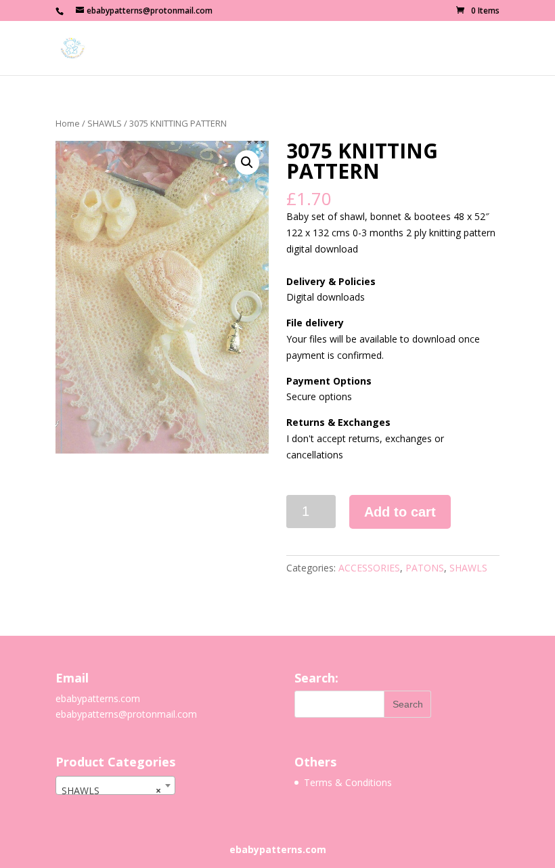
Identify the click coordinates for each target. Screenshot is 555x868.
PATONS (424, 567)
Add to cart (400, 511)
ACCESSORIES (369, 567)
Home (68, 123)
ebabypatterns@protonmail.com (126, 714)
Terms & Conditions (348, 782)
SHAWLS (104, 123)
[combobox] (115, 785)
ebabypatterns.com (98, 698)
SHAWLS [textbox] (111, 790)
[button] (247, 162)
